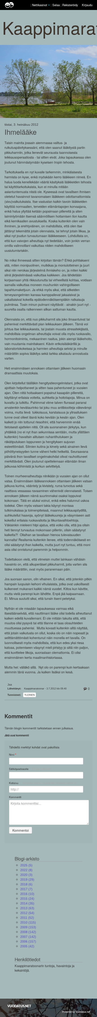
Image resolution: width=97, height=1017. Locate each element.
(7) (26, 889)
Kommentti (15, 797)
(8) (26, 870)
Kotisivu (43, 783)
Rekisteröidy (70, 5)
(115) (28, 922)
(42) (27, 946)
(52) (27, 917)
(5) (26, 865)
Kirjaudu (87, 5)
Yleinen (29, 695)
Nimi (12, 755)
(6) (26, 884)
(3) (26, 875)
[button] (49, 5)
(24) (27, 898)
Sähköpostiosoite (30, 769)
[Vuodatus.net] (19, 1006)
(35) (27, 903)
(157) (28, 941)
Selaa (56, 5)
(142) (28, 932)
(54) (27, 913)
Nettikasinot (39, 5)
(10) (27, 894)
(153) (28, 927)
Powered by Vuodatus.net (76, 1011)
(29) (27, 879)
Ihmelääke (21, 132)
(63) (27, 908)
